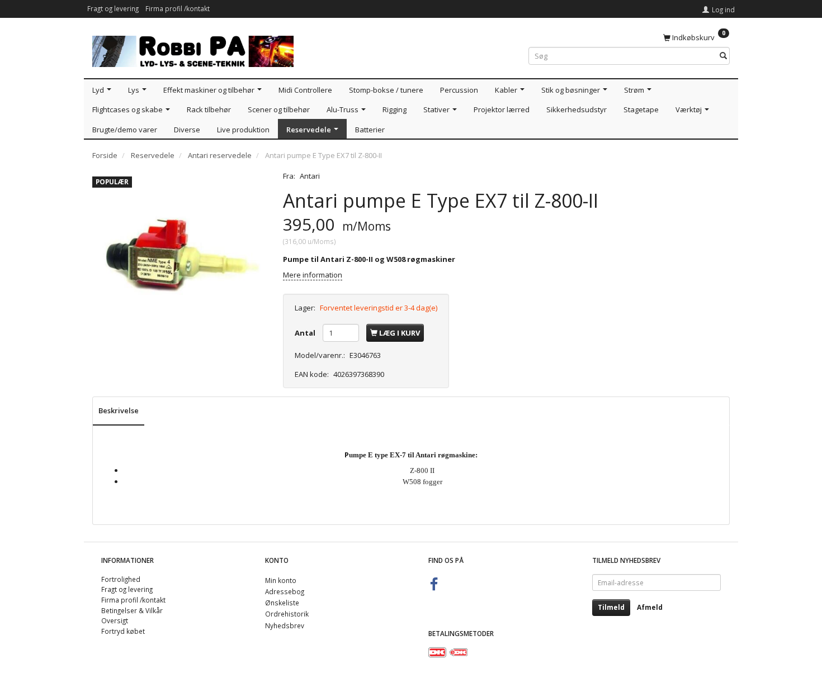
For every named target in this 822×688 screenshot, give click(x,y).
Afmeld (650, 607)
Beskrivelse (118, 410)
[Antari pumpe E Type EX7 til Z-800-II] (179, 258)
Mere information (312, 275)
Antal (306, 333)
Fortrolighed (120, 579)
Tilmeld (611, 607)
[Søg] (723, 56)
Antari (310, 176)
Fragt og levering (113, 8)
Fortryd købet (123, 631)
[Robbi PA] (193, 48)
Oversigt (114, 620)
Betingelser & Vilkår (132, 610)
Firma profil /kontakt (177, 8)
